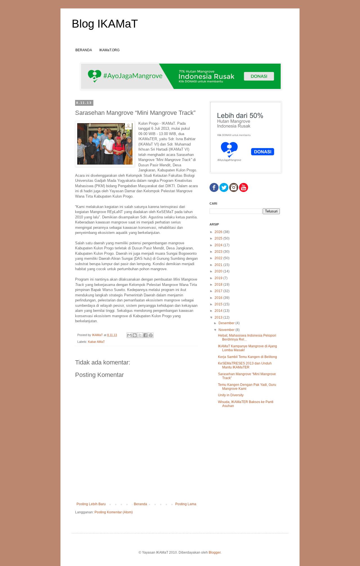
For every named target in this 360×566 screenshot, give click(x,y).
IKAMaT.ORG (109, 50)
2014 (219, 311)
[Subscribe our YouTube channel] (243, 191)
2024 (219, 245)
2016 (219, 298)
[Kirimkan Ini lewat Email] (129, 335)
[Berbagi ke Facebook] (145, 335)
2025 (219, 238)
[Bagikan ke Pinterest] (151, 335)
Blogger (214, 552)
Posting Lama (185, 504)
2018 (219, 285)
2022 (219, 258)
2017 (219, 291)
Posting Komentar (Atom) (113, 512)
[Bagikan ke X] (140, 335)
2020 (219, 271)
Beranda (140, 504)
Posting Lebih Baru (91, 504)
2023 (219, 252)
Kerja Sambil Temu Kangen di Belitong (247, 357)
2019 (219, 278)
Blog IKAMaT (105, 23)
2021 (219, 265)
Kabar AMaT (96, 341)
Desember (227, 323)
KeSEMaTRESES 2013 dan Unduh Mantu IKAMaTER (245, 365)
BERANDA (83, 50)
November (227, 330)
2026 (219, 232)
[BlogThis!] (135, 335)
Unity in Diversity (231, 395)
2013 (219, 317)
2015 (219, 304)
